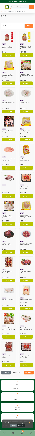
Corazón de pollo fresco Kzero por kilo (8, 272)
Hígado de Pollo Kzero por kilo (8, 356)
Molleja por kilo (6, 187)
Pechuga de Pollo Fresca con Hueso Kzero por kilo (8, 300)
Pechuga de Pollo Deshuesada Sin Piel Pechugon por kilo (7, 216)
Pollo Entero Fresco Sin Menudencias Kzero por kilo (26, 47)
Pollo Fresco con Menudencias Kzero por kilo (8, 47)
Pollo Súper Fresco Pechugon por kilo (24, 159)
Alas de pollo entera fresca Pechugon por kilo (26, 328)
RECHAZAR (21, 426)
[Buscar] (31, 7)
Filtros (29, 26)
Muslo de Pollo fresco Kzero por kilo (25, 103)
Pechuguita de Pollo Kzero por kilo (25, 187)
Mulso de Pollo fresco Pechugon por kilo (7, 131)
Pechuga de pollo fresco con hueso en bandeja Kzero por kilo (26, 301)
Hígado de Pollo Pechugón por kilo (6, 244)
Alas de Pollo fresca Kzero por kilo (8, 103)
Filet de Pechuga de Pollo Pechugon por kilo (8, 159)
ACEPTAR (13, 426)
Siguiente (28, 372)
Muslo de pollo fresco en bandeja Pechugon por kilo (26, 132)
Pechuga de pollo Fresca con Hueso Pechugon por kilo (26, 76)
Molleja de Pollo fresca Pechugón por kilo (25, 272)
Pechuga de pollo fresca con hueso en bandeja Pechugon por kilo (8, 76)
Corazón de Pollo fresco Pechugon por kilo (26, 244)
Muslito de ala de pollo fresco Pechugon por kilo (8, 328)
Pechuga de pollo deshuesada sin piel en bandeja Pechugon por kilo (25, 217)
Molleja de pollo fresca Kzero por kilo (25, 356)
